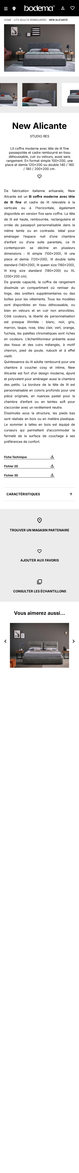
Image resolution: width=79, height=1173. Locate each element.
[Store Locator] (14, 8)
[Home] (39, 8)
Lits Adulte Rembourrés (30, 19)
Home (7, 19)
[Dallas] (39, 645)
